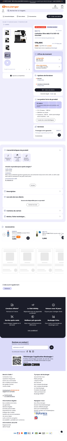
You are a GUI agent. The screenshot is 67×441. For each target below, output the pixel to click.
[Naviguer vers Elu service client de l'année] (48, 418)
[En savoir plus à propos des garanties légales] (55, 94)
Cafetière (7, 24)
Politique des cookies (8, 412)
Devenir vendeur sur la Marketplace (44, 410)
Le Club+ (49, 45)
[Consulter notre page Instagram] (33, 352)
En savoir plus (38, 135)
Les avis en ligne (7, 416)
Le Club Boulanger (39, 388)
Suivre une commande (9, 380)
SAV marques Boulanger (41, 386)
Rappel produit (7, 425)
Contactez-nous (7, 377)
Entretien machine (52, 27)
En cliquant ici (9, 180)
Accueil (4, 22)
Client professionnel (39, 392)
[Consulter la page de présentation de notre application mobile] (27, 364)
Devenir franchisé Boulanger (42, 405)
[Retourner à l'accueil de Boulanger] (10, 7)
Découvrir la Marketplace (41, 408)
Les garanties (6, 405)
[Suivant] (29, 69)
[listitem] (7, 40)
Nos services (37, 382)
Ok (51, 347)
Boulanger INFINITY (39, 394)
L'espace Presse (38, 380)
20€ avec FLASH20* (40, 27)
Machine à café (23, 22)
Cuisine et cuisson (12, 22)
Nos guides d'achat (8, 384)
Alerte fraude (6, 427)
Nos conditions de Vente (10, 403)
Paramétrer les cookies (9, 410)
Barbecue (7, 288)
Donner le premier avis (48, 38)
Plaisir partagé (38, 379)
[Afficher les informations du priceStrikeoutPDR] (20, 235)
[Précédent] (26, 69)
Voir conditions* (33, 330)
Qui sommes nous (39, 377)
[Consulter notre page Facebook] (27, 352)
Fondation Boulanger (40, 390)
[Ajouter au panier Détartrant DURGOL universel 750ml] (28, 238)
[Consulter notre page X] (30, 352)
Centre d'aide (6, 386)
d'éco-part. (59, 43)
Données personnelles (9, 408)
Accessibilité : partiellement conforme (13, 420)
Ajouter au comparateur (18, 75)
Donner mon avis (33, 204)
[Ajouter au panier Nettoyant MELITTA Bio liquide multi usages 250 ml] (63, 237)
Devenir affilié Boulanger (41, 407)
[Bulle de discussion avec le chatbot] (61, 432)
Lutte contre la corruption (10, 418)
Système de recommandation (11, 414)
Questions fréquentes (9, 379)
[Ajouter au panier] (59, 135)
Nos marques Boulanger (41, 384)
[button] (4, 234)
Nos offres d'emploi (39, 403)
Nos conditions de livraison (10, 382)
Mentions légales (7, 407)
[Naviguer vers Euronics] (48, 413)
